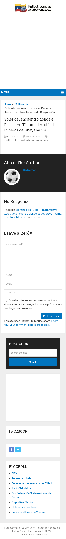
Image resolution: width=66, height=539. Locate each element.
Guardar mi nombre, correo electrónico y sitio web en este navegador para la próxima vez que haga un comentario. (33, 304)
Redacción (12, 136)
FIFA (14, 473)
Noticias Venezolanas (24, 507)
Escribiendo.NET (40, 534)
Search (33, 362)
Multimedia (10, 140)
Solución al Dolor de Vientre (28, 512)
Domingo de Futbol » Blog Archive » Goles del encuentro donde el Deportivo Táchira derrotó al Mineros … (33, 213)
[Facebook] (11, 449)
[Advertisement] (33, 54)
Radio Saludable (21, 488)
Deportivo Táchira (22, 502)
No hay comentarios (36, 140)
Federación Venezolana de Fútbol (32, 483)
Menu (5, 92)
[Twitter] (18, 449)
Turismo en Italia (21, 478)
